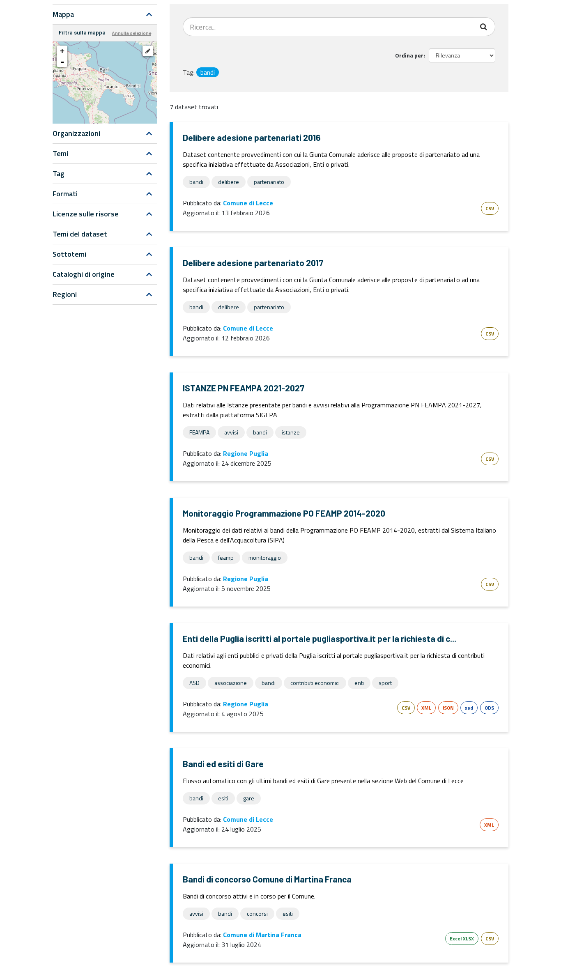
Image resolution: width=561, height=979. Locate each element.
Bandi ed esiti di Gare (223, 763)
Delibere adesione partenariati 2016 (252, 137)
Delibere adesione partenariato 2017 (253, 262)
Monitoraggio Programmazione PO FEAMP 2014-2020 (284, 513)
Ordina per (409, 55)
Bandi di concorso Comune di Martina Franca (267, 879)
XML (426, 708)
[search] (484, 26)
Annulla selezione (131, 33)
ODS (489, 708)
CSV (489, 208)
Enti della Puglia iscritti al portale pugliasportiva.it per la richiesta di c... (319, 638)
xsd (469, 708)
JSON (448, 708)
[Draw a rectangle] (148, 51)
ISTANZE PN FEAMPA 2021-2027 (243, 388)
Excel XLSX (462, 938)
